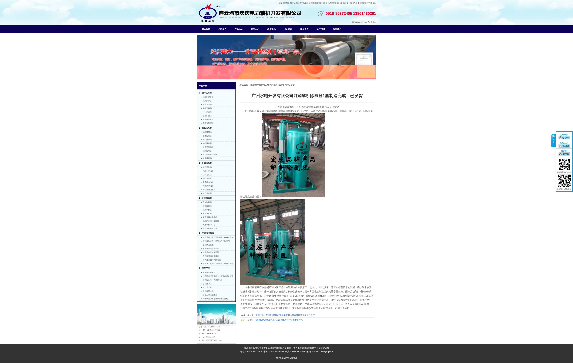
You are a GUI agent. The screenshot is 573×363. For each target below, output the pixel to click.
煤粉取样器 (207, 206)
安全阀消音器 (208, 119)
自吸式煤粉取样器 (210, 217)
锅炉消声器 (207, 101)
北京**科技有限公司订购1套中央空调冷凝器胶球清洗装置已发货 (285, 315)
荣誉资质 (304, 29)
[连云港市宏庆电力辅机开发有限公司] (250, 21)
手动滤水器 (207, 284)
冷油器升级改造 (209, 190)
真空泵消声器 (208, 123)
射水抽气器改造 (209, 272)
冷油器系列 (207, 163)
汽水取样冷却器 (209, 225)
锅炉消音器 (322, 3)
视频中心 (271, 29)
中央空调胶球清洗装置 (212, 260)
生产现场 (321, 29)
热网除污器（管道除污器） (213, 280)
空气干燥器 (371, 3)
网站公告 (290, 84)
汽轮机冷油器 (208, 171)
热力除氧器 (207, 143)
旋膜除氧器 (313, 3)
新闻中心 (255, 29)
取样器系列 (207, 198)
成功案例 (288, 29)
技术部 (564, 151)
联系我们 (337, 29)
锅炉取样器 (207, 210)
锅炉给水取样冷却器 (211, 221)
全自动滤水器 (208, 291)
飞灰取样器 (207, 202)
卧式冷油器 (207, 178)
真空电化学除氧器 (210, 155)
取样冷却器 (207, 213)
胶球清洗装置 (208, 233)
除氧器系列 (207, 128)
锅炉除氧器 (207, 151)
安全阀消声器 (351, 3)
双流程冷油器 (208, 182)
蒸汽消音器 (341, 3)
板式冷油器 (207, 193)
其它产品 (206, 268)
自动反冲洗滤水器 (210, 295)
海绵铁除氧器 (284, 3)
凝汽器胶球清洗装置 (211, 249)
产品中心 (239, 29)
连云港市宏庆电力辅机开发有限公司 (267, 84)
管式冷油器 (207, 167)
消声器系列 (207, 93)
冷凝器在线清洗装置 (211, 252)
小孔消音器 (207, 112)
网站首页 (206, 29)
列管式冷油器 (208, 186)
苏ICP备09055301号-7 (286, 358)
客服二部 (564, 143)
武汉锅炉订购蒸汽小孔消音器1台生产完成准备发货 (279, 320)
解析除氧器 (294, 3)
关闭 (553, 140)
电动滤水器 (207, 287)
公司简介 (222, 29)
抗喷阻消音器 (208, 97)
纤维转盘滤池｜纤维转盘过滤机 (215, 299)
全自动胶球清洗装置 (211, 256)
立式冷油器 (207, 175)
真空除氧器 (303, 3)
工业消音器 (362, 3)
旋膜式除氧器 (208, 147)
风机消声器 (332, 3)
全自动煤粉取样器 (210, 228)
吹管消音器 (207, 116)
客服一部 (564, 134)
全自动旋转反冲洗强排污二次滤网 (216, 241)
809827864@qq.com (214, 340)
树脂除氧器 (207, 158)
